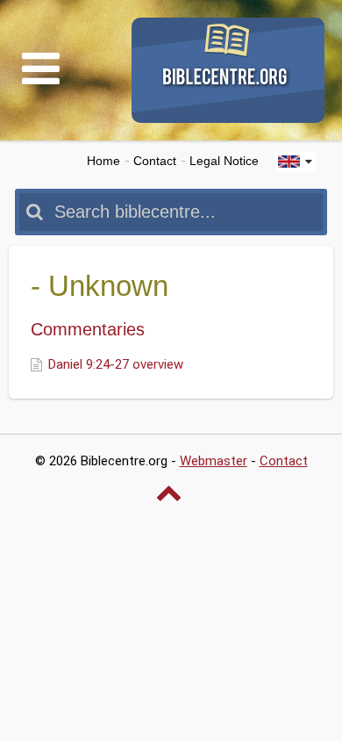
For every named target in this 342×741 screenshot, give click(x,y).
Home (103, 161)
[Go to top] (171, 492)
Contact (154, 161)
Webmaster (213, 461)
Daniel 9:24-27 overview (115, 364)
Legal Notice (224, 161)
